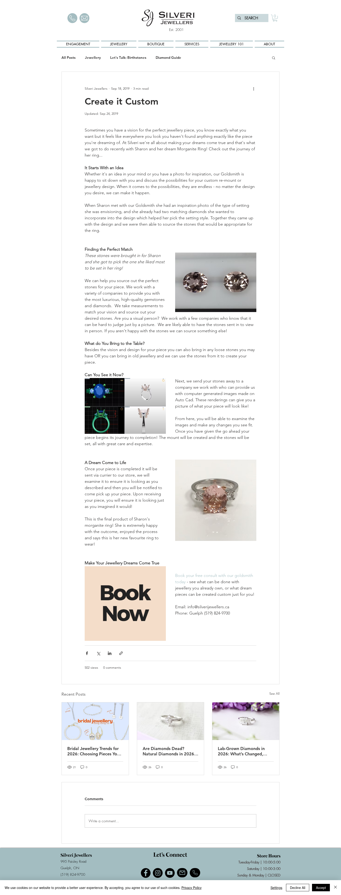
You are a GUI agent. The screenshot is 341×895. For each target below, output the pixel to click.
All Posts (68, 58)
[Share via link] (121, 653)
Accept (321, 887)
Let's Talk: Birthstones (128, 58)
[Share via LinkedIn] (109, 653)
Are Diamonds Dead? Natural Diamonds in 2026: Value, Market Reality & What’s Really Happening (169, 751)
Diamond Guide (168, 58)
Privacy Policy (191, 887)
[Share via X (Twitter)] (98, 653)
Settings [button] (276, 887)
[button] (275, 18)
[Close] (335, 887)
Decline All (297, 887)
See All (274, 693)
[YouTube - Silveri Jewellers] (170, 873)
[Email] (182, 872)
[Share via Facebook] (87, 653)
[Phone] (195, 872)
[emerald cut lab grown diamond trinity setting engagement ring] (245, 721)
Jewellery (93, 58)
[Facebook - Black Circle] (146, 873)
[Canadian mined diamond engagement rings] (170, 721)
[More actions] (253, 88)
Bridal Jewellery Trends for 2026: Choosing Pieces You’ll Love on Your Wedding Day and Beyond (95, 751)
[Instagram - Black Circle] (158, 873)
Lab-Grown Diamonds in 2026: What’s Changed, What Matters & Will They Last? (243, 751)
